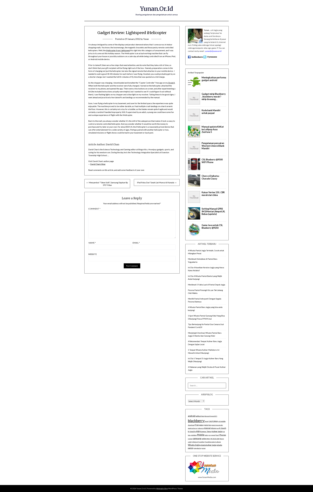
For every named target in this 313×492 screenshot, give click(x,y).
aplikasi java (200, 416)
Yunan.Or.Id (156, 8)
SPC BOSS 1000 (214, 438)
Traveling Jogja (210, 442)
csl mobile (221, 421)
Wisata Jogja (194, 445)
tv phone (218, 442)
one (209, 435)
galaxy (201, 425)
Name (92, 243)
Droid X (171, 83)
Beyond (207, 416)
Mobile (200, 434)
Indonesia (201, 428)
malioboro (194, 435)
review (190, 439)
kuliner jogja (217, 431)
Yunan (146, 39)
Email (136, 243)
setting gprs (206, 439)
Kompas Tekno (206, 431)
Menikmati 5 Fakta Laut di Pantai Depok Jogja (206, 285)
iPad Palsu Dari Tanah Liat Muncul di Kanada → (156, 182)
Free (197, 425)
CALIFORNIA (213, 421)
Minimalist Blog (162, 488)
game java (207, 425)
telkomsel (195, 442)
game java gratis (217, 425)
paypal (213, 435)
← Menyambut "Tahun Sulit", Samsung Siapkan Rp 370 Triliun (107, 183)
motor (206, 435)
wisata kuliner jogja (208, 445)
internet (207, 428)
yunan (203, 448)
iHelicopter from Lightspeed (118, 50)
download (191, 425)
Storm (222, 439)
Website (92, 254)
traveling (201, 442)
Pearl (217, 435)
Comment (94, 208)
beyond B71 (213, 416)
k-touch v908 (194, 431)
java (217, 428)
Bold (206, 421)
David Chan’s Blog (97, 164)
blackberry (196, 420)
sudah (190, 442)
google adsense (192, 428)
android (191, 416)
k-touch (222, 428)
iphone (213, 428)
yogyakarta (197, 448)
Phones (222, 435)
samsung (197, 438)
